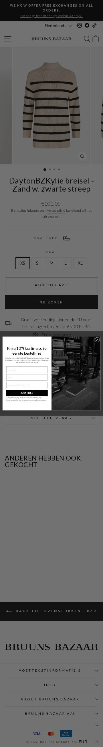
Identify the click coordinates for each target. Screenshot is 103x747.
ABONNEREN (27, 393)
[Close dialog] (97, 340)
